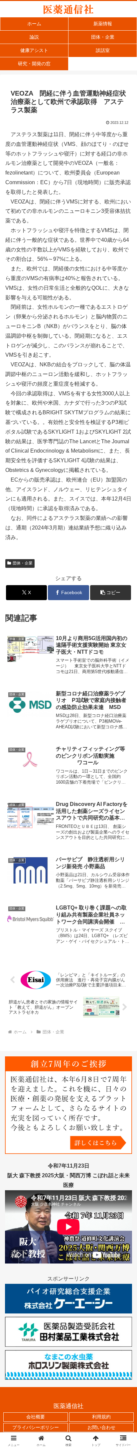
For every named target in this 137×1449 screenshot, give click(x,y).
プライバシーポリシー (35, 1427)
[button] (110, 592)
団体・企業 (23, 563)
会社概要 (35, 1416)
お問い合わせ (101, 1427)
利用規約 (101, 1416)
